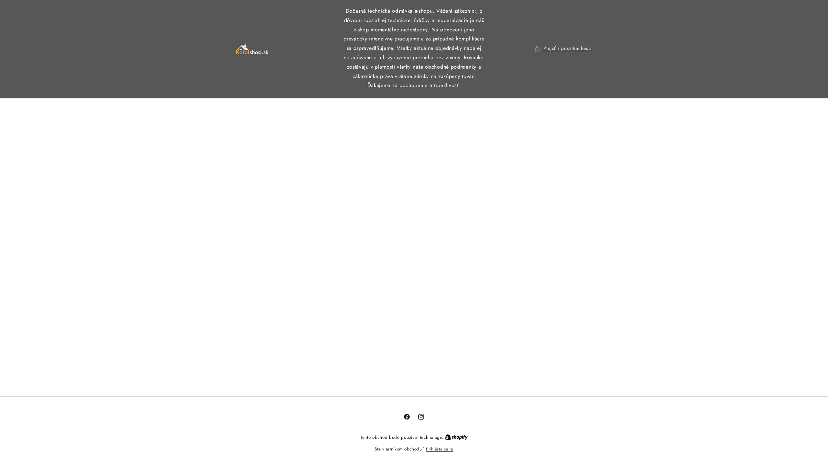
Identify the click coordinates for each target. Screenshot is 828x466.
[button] (563, 48)
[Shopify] (456, 437)
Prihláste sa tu (439, 449)
